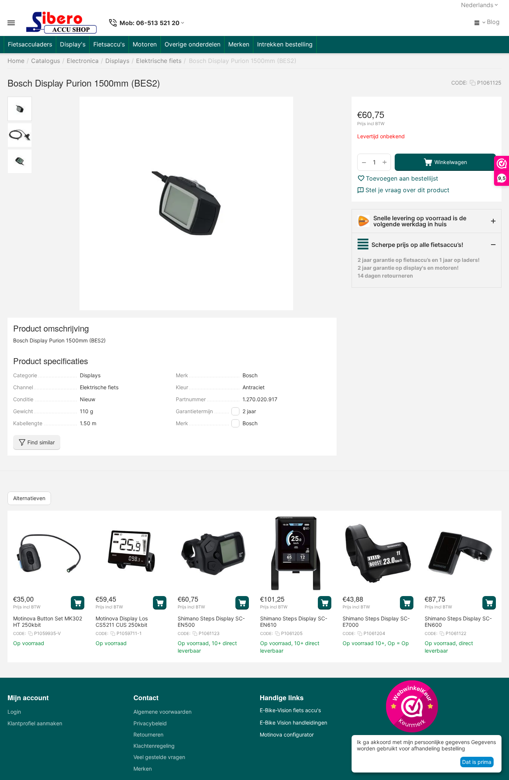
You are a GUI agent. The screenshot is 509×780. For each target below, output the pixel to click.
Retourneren (148, 734)
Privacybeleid (150, 723)
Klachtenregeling (154, 746)
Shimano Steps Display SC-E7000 (376, 621)
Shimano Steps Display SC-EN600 (458, 621)
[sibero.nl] (61, 23)
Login (14, 711)
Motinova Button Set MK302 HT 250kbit (47, 621)
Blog (493, 21)
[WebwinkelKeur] (412, 706)
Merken (142, 768)
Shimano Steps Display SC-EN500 (211, 621)
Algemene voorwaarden (162, 711)
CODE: (459, 82)
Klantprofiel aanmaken (34, 723)
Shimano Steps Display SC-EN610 (293, 621)
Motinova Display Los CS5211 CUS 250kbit (122, 621)
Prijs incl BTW (371, 123)
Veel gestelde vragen (159, 757)
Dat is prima (476, 762)
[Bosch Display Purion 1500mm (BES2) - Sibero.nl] (186, 203)
